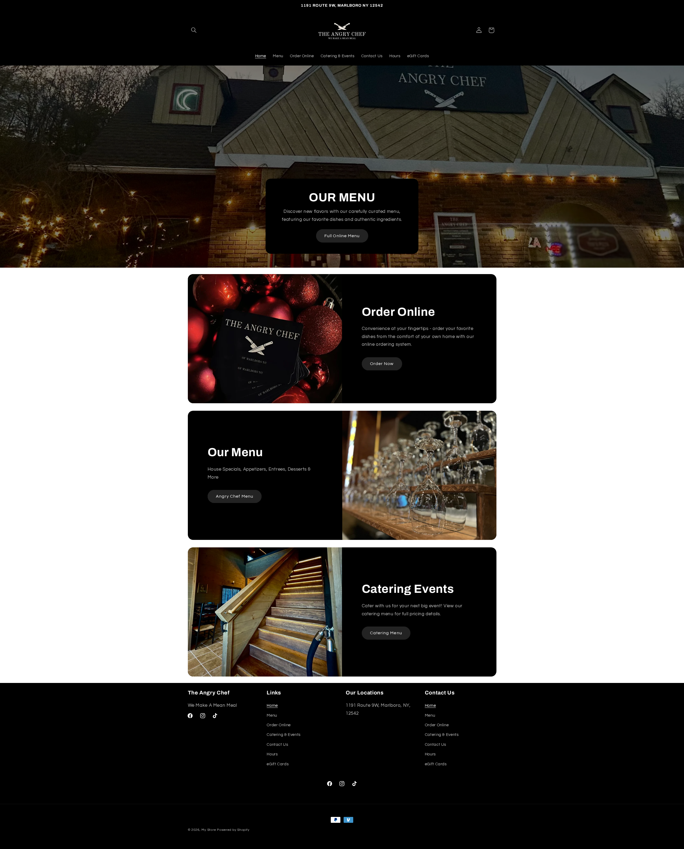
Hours (272, 754)
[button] (194, 30)
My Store (208, 829)
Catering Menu (386, 633)
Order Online (279, 725)
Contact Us (277, 745)
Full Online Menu (342, 235)
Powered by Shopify (233, 829)
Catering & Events (284, 735)
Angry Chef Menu (234, 496)
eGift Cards (278, 764)
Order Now (382, 364)
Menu (272, 715)
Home (272, 706)
